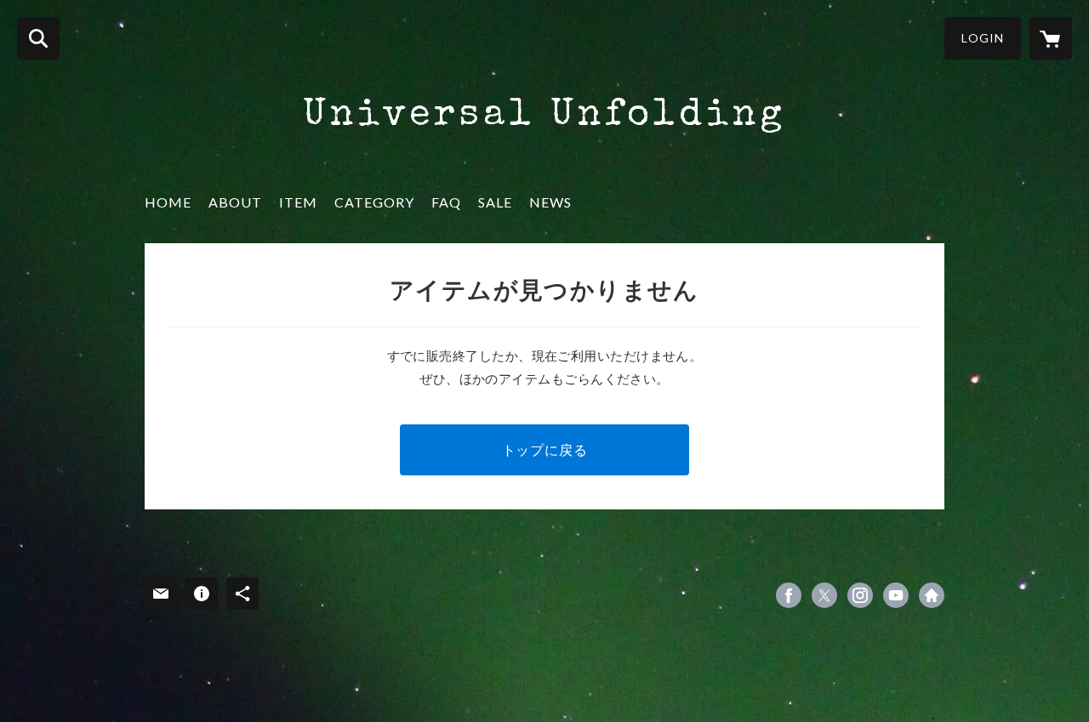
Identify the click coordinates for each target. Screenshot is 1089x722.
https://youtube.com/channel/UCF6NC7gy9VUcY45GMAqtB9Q (896, 595)
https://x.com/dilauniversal (824, 595)
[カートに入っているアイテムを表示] (1050, 38)
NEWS (550, 202)
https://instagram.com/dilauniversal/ (860, 595)
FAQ (446, 202)
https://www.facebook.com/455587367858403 (788, 595)
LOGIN (982, 38)
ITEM (298, 202)
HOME (168, 202)
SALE (495, 202)
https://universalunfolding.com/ (931, 595)
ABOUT (235, 202)
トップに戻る (545, 449)
